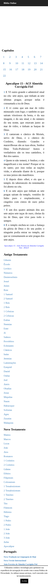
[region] (24, 25)
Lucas (6, 443)
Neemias (8, 324)
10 (16, 63)
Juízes (6, 286)
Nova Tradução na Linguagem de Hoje (20, 557)
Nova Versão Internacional (15, 560)
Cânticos (8, 350)
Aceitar (24, 581)
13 (35, 63)
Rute (6, 290)
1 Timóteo (8, 495)
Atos (6, 452)
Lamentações (10, 363)
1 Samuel (8, 294)
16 (10, 69)
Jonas (6, 393)
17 (16, 69)
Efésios (7, 473)
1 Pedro (7, 520)
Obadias (7, 388)
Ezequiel (8, 367)
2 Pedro (7, 525)
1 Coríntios (9, 460)
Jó (5, 333)
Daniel (7, 371)
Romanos (8, 456)
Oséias (7, 375)
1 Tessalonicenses (12, 486)
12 (29, 63)
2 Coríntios (9, 465)
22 (4, 75)
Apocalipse (9, 546)
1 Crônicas (9, 311)
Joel (5, 380)
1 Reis (7, 303)
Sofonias (8, 410)
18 (23, 69)
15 (4, 69)
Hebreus (7, 512)
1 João (7, 529)
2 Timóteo (8, 499)
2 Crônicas (9, 315)
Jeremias (8, 358)
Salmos (7, 337)
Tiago (6, 516)
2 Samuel (8, 298)
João (6, 448)
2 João (7, 533)
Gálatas (7, 469)
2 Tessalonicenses (12, 490)
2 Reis (7, 307)
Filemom (8, 507)
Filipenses (8, 477)
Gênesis (7, 260)
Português (10, 551)
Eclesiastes (9, 345)
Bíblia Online (10, 3)
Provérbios (9, 341)
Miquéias (8, 397)
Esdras (7, 320)
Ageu (6, 414)
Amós (6, 384)
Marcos (7, 439)
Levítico (7, 268)
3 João (7, 537)
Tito (6, 503)
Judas (6, 542)
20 (35, 69)
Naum (6, 401)
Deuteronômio (10, 277)
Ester (6, 328)
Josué (6, 281)
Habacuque (9, 405)
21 (41, 69)
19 (29, 69)
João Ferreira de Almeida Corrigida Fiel (20, 564)
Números (8, 273)
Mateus (7, 435)
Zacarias (7, 418)
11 (23, 63)
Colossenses (9, 482)
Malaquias (8, 423)
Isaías (6, 354)
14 (41, 63)
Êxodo (7, 264)
